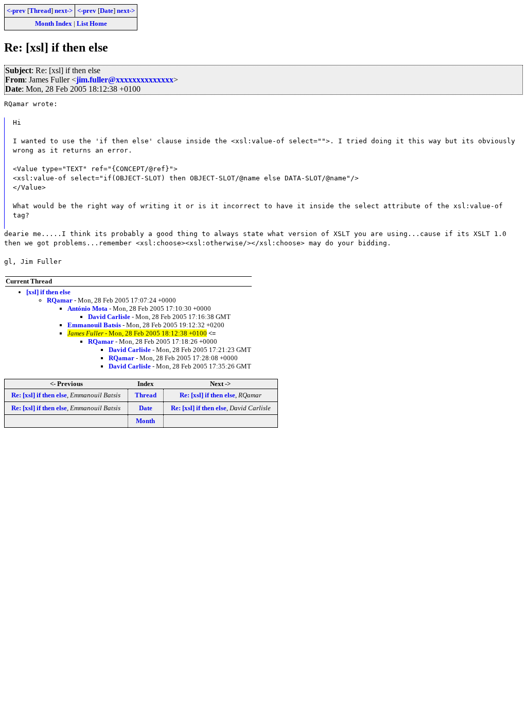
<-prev (16, 10)
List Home (92, 23)
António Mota (87, 308)
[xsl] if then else (48, 292)
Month (145, 421)
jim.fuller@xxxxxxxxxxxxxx (124, 79)
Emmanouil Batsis (94, 325)
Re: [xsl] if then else (39, 395)
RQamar (60, 300)
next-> (64, 10)
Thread (40, 10)
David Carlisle (109, 317)
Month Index (53, 23)
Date (106, 10)
